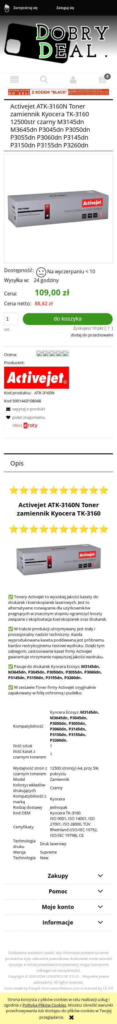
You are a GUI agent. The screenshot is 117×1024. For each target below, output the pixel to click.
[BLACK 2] (58, 92)
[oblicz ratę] (24, 428)
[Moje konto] (73, 79)
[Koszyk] (102, 79)
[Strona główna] (58, 40)
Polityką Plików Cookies (44, 1005)
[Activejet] (36, 377)
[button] (14, 79)
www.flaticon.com (65, 988)
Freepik (35, 988)
